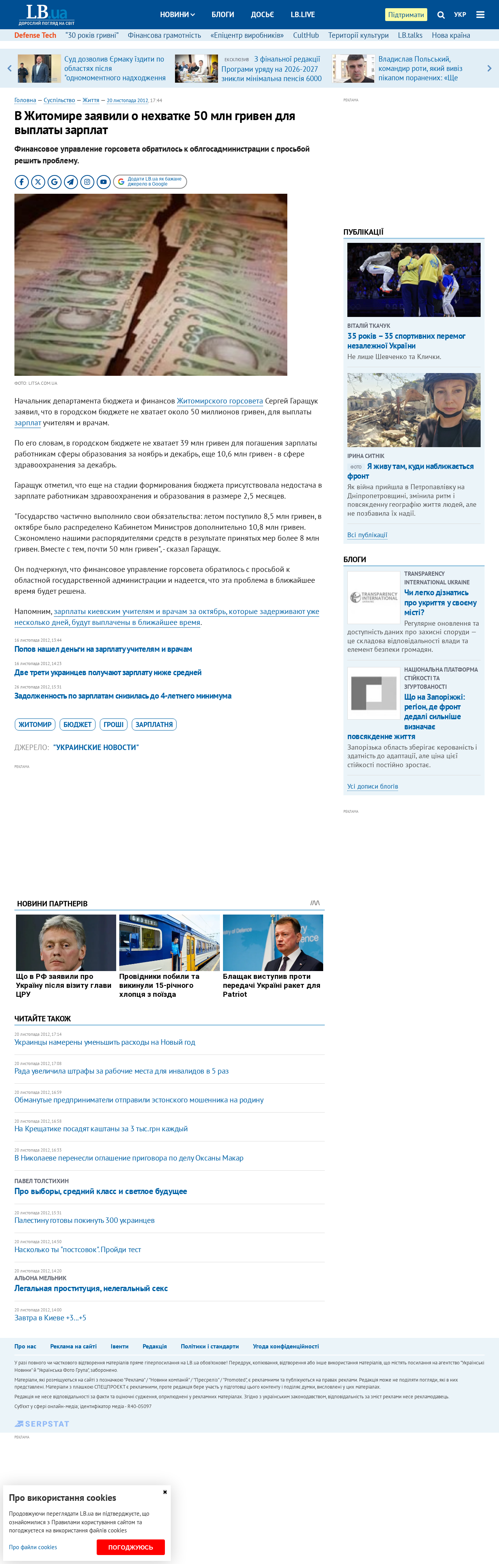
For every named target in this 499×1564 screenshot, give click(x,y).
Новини (174, 14)
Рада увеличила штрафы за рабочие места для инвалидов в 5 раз (121, 1071)
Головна (25, 100)
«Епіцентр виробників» (247, 35)
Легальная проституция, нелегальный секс (91, 1288)
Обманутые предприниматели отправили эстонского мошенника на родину (139, 1100)
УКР (460, 14)
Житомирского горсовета (220, 401)
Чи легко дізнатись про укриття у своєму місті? (440, 602)
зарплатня (154, 724)
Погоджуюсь (130, 1547)
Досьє (262, 14)
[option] (93, 68)
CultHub (306, 35)
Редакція (155, 1346)
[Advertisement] (169, 825)
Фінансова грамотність (164, 35)
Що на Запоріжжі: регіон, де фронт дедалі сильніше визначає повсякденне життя (406, 716)
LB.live (303, 14)
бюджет (78, 724)
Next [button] (489, 68)
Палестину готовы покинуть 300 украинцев (84, 1220)
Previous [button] (9, 68)
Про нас (25, 1346)
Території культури (358, 35)
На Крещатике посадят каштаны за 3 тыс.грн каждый (101, 1128)
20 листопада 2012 (127, 100)
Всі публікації (367, 535)
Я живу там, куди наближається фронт (410, 471)
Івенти (120, 1346)
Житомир (35, 724)
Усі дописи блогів (372, 786)
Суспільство (59, 100)
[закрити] (165, 1492)
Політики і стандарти (210, 1346)
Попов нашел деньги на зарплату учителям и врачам (103, 649)
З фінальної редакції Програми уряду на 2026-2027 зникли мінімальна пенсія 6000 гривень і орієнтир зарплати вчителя (271, 78)
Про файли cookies (33, 1547)
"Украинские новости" (96, 747)
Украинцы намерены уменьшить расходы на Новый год (104, 1042)
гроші (114, 724)
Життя (91, 100)
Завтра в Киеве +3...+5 (50, 1318)
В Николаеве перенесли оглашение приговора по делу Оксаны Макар (129, 1158)
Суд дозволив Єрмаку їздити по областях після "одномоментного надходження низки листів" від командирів (115, 73)
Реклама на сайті (73, 1346)
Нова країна (451, 35)
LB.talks (410, 35)
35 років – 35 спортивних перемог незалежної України (406, 341)
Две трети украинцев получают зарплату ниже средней (108, 672)
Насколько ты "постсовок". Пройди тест (77, 1249)
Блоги (223, 14)
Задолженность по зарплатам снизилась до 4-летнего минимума (123, 695)
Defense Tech (35, 35)
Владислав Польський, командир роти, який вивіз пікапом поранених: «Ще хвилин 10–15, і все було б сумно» (422, 77)
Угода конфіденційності (286, 1346)
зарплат (27, 423)
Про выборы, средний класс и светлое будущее (100, 1190)
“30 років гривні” (92, 35)
